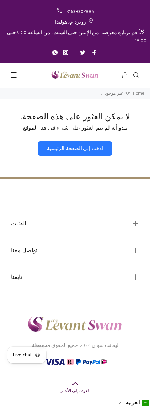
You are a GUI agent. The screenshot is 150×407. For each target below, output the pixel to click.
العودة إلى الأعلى (75, 391)
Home (138, 93)
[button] (134, 403)
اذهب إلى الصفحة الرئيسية (75, 149)
